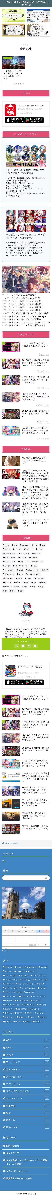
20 (26, 942)
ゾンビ (7, 566)
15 (39, 940)
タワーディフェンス (21, 566)
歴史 (33, 587)
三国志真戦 (39, 578)
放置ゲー (8, 587)
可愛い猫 (26, 1120)
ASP (26, 1040)
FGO (15, 545)
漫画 (41, 587)
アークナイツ (24, 553)
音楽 (21, 591)
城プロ (43, 582)
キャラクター (26, 1069)
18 (12, 942)
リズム (19, 578)
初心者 (18, 582)
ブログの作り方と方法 (26, 1091)
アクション (29, 549)
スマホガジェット (27, 1076)
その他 (27, 1055)
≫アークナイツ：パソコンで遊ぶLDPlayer (24, 316)
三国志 (29, 578)
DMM (7, 545)
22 (39, 942)
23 (46, 942)
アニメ (40, 549)
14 (33, 940)
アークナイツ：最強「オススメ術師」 (23, 307)
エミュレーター (10, 557)
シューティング (10, 562)
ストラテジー (24, 562)
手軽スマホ (26, 1127)
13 (26, 940)
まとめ (7, 549)
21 (33, 942)
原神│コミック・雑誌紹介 (19, 186)
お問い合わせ (12, 1146)
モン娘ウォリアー (34, 574)
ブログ (21, 570)
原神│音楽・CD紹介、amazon (21, 183)
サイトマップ (12, 1153)
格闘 (25, 587)
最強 (17, 587)
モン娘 (21, 574)
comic (27, 1047)
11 (12, 940)
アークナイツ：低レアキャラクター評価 (27, 313)
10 (5, 940)
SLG (43, 545)
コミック (34, 557)
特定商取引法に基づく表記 (19, 1178)
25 (12, 945)
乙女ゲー (8, 582)
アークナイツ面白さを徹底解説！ (19, 295)
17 (5, 942)
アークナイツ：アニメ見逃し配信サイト (25, 325)
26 (19, 945)
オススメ (23, 557)
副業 (26, 582)
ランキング (8, 578)
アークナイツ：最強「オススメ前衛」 (23, 301)
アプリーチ (31, 113)
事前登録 (26, 1106)
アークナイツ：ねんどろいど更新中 (22, 319)
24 (5, 945)
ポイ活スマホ (9, 574)
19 (19, 942)
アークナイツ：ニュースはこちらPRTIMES (27, 322)
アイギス (17, 549)
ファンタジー (9, 570)
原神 (34, 582)
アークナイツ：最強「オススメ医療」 (23, 304)
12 (19, 940)
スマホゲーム (38, 562)
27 (26, 945)
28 (33, 945)
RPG (35, 545)
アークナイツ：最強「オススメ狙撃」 (23, 310)
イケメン (37, 553)
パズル (35, 566)
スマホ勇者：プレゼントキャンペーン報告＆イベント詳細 (26, 1162)
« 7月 (5, 950)
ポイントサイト (33, 570)
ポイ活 (45, 570)
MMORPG (25, 545)
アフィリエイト (10, 553)
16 (46, 940)
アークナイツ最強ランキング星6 (23, 298)
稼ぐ (13, 591)
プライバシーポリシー (17, 1171)
